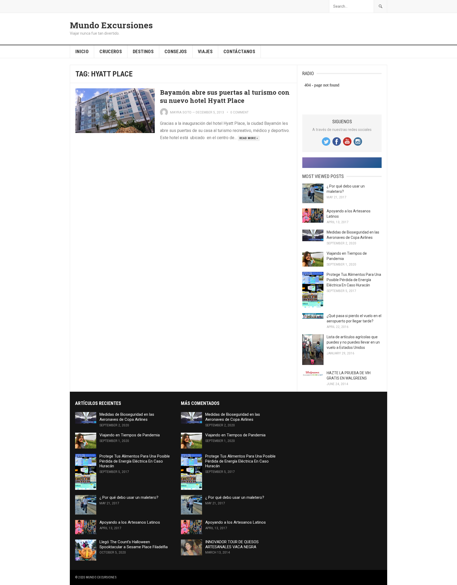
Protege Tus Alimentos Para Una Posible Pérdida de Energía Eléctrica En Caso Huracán (354, 279)
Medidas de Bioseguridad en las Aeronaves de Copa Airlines (126, 417)
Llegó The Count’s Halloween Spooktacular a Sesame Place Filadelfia (133, 544)
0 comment (239, 112)
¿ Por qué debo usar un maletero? (128, 497)
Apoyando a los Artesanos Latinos (129, 522)
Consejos (175, 51)
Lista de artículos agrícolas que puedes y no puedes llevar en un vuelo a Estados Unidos (353, 342)
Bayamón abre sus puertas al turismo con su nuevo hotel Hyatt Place (225, 96)
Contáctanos (239, 51)
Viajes (205, 51)
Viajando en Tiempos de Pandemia (129, 435)
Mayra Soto (180, 112)
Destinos (143, 51)
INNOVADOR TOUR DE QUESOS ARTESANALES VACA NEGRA (232, 544)
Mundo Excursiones (111, 25)
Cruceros (110, 51)
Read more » (248, 138)
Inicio (82, 51)
